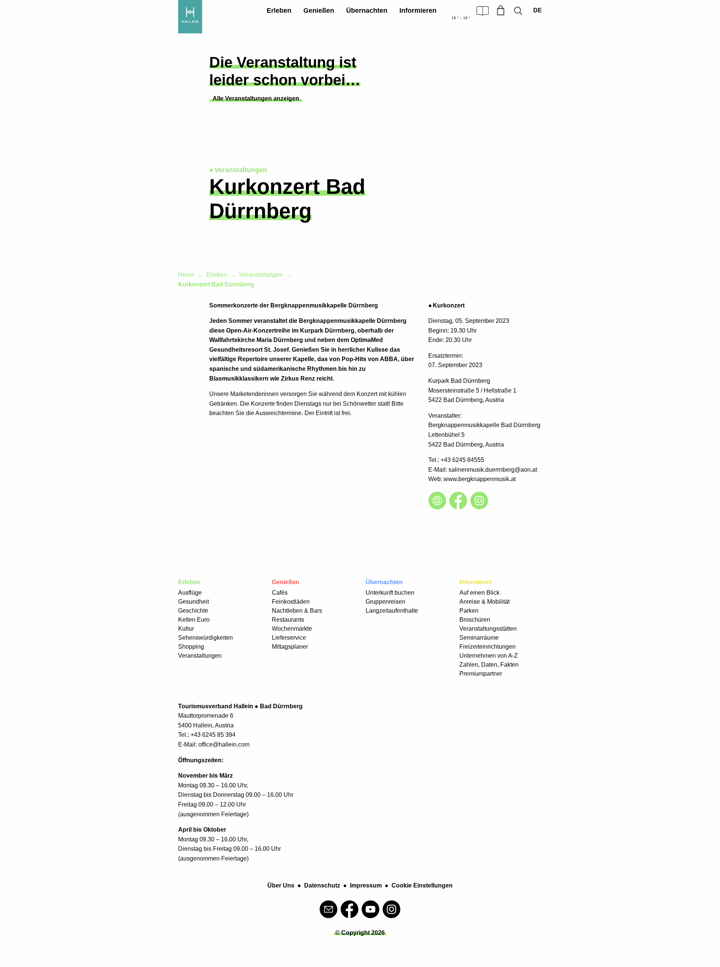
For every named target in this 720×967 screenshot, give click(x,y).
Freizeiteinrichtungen (487, 646)
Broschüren (474, 619)
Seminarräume (479, 637)
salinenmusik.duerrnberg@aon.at (492, 469)
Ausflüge (190, 592)
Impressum (366, 885)
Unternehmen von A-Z (488, 655)
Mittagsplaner (290, 646)
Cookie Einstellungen (422, 885)
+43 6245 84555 (462, 460)
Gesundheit (193, 601)
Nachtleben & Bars (297, 610)
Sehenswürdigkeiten (205, 637)
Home (186, 274)
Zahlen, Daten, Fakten (489, 664)
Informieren (417, 10)
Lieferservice (289, 637)
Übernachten (366, 10)
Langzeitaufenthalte (392, 610)
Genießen (318, 10)
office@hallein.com (223, 744)
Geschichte (193, 610)
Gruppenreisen (385, 601)
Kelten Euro (194, 619)
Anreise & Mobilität (484, 601)
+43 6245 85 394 (213, 735)
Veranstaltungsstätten (488, 628)
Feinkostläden (291, 601)
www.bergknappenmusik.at (480, 479)
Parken (468, 610)
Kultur (186, 628)
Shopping (191, 646)
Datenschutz (322, 885)
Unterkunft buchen (390, 592)
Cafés (280, 592)
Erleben (279, 10)
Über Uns (280, 885)
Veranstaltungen (261, 274)
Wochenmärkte (292, 628)
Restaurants (288, 619)
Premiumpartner (480, 673)
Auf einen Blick (479, 592)
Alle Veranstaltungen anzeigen (256, 98)
